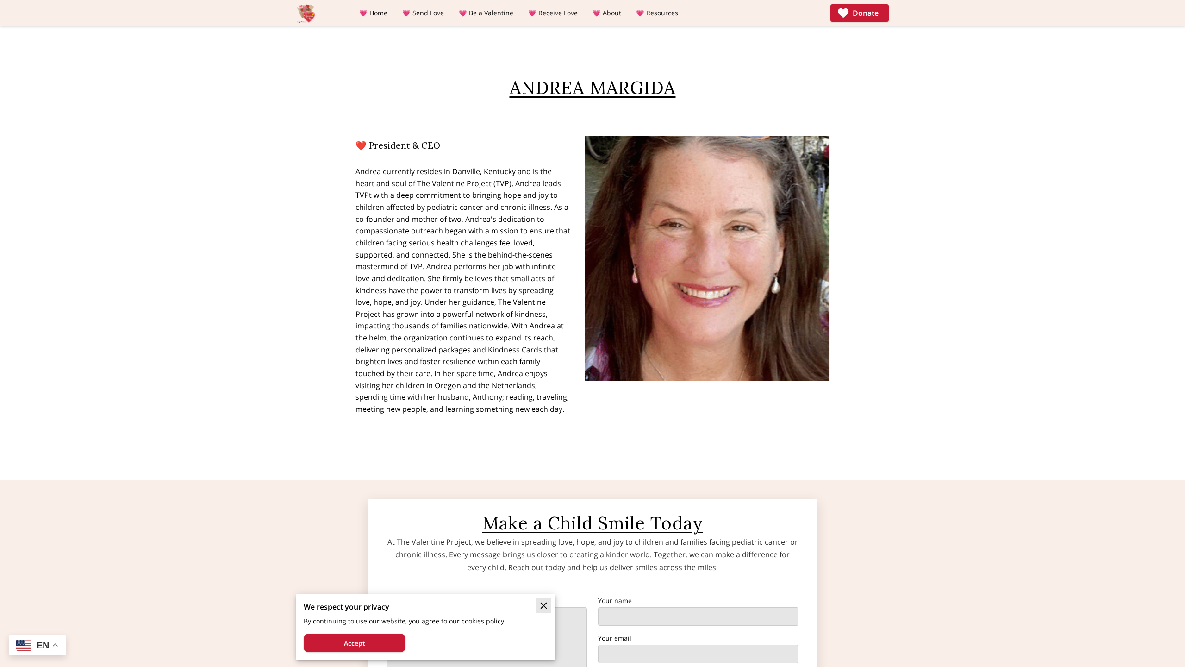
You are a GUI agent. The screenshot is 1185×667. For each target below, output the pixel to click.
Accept (354, 643)
